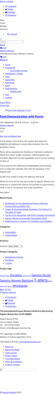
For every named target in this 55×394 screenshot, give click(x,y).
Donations (9, 260)
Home (7, 65)
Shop (7, 76)
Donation (16, 275)
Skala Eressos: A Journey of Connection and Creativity (28, 221)
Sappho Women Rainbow (16, 280)
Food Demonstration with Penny (22, 116)
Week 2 (9, 286)
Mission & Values (12, 349)
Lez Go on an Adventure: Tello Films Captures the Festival (30, 215)
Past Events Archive (19, 70)
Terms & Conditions (13, 361)
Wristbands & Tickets (14, 257)
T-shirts (8, 263)
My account (12, 34)
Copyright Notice (12, 359)
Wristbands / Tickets (14, 73)
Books (8, 276)
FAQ (7, 94)
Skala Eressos (11, 88)
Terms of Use (11, 353)
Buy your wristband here (10, 136)
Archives (4, 246)
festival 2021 (27, 276)
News (7, 85)
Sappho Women (7, 125)
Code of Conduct (12, 364)
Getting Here (15, 91)
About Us (9, 347)
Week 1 (50, 281)
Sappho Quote (41, 275)
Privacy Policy (11, 356)
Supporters (10, 80)
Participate (9, 82)
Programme (10, 68)
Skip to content (6, 1)
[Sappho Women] (8, 292)
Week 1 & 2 (3, 286)
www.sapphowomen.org (30, 342)
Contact (8, 97)
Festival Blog (10, 232)
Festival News (11, 235)
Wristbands (20, 285)
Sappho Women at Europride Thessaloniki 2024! (26, 218)
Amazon (2, 276)
